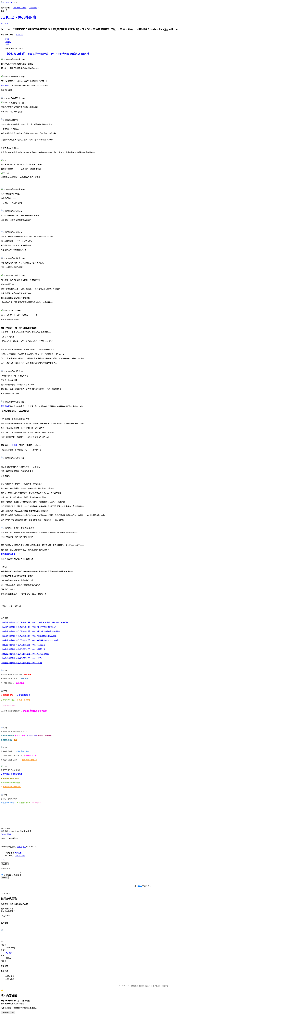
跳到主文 (4, 23)
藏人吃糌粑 (5, 406)
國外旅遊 (18, 853)
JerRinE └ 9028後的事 (18, 17)
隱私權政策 (156, 986)
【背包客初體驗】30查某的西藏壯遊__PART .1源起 (21, 663)
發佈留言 (5, 877)
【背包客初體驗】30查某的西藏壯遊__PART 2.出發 (21, 658)
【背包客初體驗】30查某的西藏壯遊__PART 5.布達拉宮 (23, 645)
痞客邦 (19, 847)
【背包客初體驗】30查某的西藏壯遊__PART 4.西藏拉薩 (23, 649)
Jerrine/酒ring (6, 834)
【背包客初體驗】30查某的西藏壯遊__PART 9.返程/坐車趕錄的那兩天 (29, 627)
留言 (24, 847)
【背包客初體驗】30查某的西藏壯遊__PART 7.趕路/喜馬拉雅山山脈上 (29, 636)
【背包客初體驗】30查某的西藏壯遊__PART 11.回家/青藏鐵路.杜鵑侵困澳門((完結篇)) (35, 622)
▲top (3, 859)
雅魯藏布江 (5, 85)
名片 (7, 44)
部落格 (8, 42)
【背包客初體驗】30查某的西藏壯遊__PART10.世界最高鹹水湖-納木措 (47, 53)
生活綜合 (19, 35)
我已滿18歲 (5, 1012)
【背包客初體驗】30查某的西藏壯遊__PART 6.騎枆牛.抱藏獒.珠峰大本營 (30, 640)
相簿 (7, 39)
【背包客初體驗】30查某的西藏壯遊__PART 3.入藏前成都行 (25, 654)
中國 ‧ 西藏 (20, 856)
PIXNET (126, 986)
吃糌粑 (14, 445)
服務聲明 (165, 986)
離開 (12, 1012)
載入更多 (5, 864)
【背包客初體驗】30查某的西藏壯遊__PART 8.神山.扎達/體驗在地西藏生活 (31, 631)
